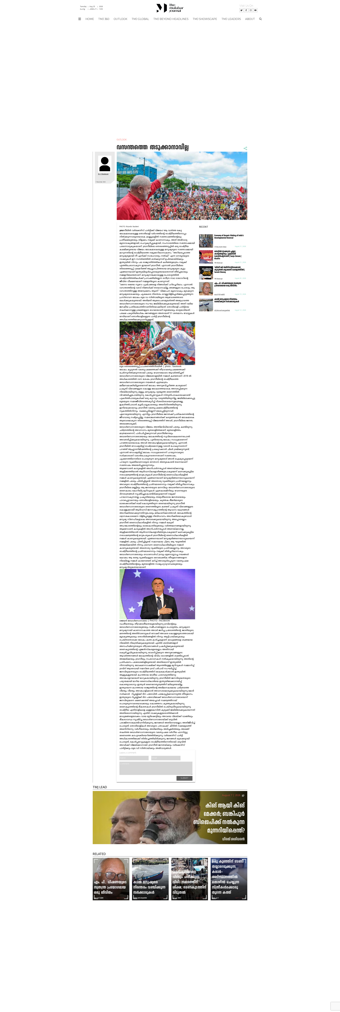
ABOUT (250, 19)
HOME (89, 19)
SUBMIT (184, 778)
